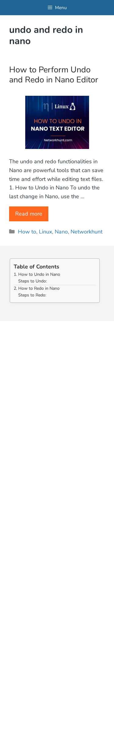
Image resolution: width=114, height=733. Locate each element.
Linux (45, 231)
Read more (28, 213)
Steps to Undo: (32, 281)
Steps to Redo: (32, 295)
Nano (61, 231)
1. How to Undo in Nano (37, 274)
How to (27, 231)
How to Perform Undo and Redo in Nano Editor (53, 74)
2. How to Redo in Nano (37, 288)
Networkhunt (86, 231)
